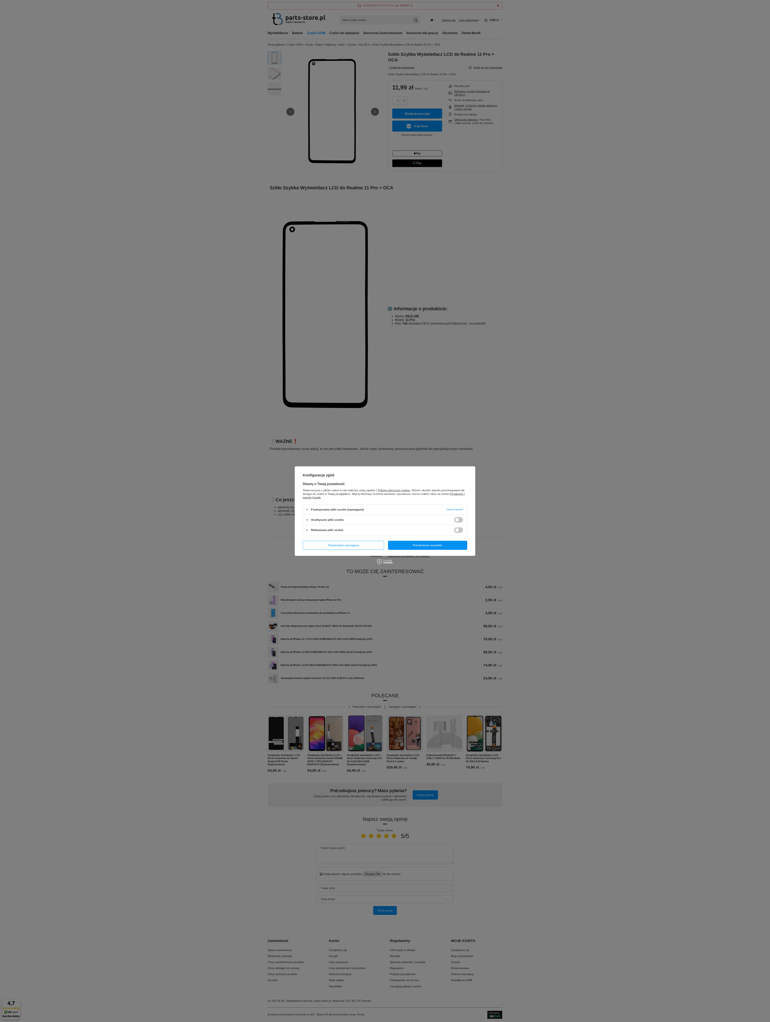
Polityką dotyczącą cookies (394, 490)
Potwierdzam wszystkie (427, 545)
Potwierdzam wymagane (343, 545)
